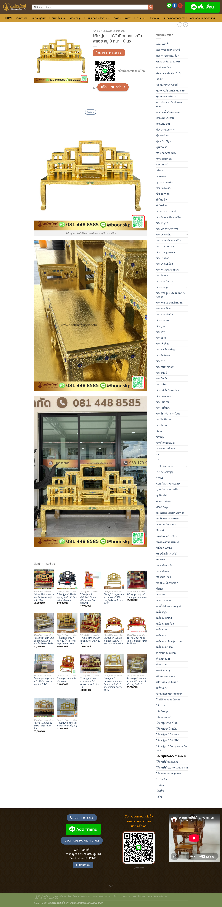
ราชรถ (160, 477)
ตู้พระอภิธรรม (163, 135)
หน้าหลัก (96, 31)
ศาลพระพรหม (163, 501)
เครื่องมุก (161, 635)
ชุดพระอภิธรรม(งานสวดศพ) (171, 90)
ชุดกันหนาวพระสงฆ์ (167, 84)
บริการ (116, 18)
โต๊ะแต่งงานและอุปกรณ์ (169, 773)
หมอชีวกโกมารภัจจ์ (166, 553)
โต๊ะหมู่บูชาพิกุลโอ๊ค (167, 722)
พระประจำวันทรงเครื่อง (168, 240)
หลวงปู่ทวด (162, 559)
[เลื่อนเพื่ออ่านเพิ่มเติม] (111, 886)
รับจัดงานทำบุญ (164, 471)
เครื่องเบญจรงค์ (164, 646)
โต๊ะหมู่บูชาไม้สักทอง (167, 734)
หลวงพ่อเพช (162, 571)
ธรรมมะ (141, 18)
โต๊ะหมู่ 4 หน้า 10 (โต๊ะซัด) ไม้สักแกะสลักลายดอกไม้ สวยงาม (89, 598)
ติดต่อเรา (154, 18)
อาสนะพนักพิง (163, 600)
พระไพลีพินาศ (163, 419)
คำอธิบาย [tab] (90, 112)
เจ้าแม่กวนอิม (163, 658)
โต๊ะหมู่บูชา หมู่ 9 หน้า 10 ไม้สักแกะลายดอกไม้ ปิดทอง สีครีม (44, 641)
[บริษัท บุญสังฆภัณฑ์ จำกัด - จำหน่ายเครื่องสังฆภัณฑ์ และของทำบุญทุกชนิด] (14, 7)
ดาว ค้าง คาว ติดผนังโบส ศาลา (169, 104)
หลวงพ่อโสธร (163, 576)
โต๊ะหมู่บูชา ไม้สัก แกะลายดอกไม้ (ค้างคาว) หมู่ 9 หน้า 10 (89, 682)
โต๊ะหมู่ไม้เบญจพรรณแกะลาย (172, 767)
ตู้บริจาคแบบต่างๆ (165, 129)
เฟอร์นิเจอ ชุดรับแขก (167, 681)
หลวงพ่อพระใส (164, 565)
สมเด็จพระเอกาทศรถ (167, 518)
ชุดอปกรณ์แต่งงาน (166, 96)
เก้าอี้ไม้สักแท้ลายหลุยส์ (168, 606)
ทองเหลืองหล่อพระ (166, 152)
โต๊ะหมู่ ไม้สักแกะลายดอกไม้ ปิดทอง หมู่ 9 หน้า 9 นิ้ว (44, 597)
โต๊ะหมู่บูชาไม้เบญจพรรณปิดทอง (171, 748)
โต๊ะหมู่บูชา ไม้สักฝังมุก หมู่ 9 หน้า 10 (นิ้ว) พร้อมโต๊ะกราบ (67, 597)
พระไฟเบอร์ (162, 425)
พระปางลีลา (162, 257)
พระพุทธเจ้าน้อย (165, 314)
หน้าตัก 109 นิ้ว (164, 547)
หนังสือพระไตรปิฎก (166, 536)
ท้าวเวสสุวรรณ (164, 158)
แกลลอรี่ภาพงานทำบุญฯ (169, 693)
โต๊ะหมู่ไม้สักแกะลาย (167, 761)
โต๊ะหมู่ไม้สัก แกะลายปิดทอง (171, 755)
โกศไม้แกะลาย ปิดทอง (168, 699)
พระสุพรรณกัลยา (165, 366)
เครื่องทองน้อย (164, 617)
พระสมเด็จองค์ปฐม (166, 349)
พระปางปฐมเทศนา (166, 252)
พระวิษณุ (161, 337)
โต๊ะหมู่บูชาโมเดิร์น (166, 728)
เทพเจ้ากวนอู (163, 670)
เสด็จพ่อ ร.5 (162, 687)
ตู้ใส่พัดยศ (161, 146)
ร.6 (157, 454)
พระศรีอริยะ (162, 343)
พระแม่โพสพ (163, 407)
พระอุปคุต (161, 384)
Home (9, 18)
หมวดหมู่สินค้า (39, 18)
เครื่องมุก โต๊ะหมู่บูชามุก (169, 641)
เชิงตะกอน (161, 664)
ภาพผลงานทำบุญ (165, 448)
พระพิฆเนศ (162, 275)
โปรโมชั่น (161, 779)
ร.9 (157, 460)
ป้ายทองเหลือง (164, 187)
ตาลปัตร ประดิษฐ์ (165, 117)
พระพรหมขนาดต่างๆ (167, 269)
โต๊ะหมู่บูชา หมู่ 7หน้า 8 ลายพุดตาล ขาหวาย (137, 596)
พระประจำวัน (163, 234)
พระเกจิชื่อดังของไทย (167, 390)
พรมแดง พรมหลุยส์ (166, 211)
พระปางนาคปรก (165, 246)
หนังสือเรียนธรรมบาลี (167, 541)
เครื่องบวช (161, 629)
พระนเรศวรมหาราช (167, 228)
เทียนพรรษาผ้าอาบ (166, 676)
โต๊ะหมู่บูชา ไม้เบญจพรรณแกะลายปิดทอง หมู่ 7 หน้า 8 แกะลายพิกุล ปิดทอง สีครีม (113, 684)
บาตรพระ (161, 176)
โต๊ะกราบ (161, 705)
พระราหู (160, 331)
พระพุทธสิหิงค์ (164, 308)
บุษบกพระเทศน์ (164, 182)
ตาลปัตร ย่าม (163, 123)
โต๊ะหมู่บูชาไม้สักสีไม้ (167, 740)
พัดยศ (159, 431)
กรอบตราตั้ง (162, 43)
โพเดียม (160, 785)
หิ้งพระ (160, 588)
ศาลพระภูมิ (162, 506)
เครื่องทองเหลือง (165, 623)
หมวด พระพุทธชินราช (174, 18)
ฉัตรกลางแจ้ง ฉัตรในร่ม (168, 73)
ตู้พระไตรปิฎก (163, 141)
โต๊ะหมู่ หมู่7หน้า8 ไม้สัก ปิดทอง (66, 680)
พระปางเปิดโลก (164, 263)
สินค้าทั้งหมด (58, 18)
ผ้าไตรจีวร (161, 205)
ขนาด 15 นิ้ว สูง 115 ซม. (168, 61)
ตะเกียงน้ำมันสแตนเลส (168, 112)
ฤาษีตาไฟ (161, 495)
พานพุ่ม (160, 436)
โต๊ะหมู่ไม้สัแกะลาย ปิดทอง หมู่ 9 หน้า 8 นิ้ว (43, 725)
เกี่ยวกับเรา (21, 18)
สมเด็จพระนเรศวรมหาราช (170, 512)
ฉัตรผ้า (160, 78)
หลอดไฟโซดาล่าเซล (167, 582)
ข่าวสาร (128, 18)
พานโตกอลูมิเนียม (165, 442)
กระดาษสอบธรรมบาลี (168, 49)
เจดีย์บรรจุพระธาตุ (166, 652)
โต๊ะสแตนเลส (163, 717)
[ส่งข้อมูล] (150, 7)
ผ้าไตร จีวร (162, 199)
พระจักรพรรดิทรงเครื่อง (169, 217)
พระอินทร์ (161, 372)
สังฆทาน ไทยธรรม (166, 524)
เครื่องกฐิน (161, 611)
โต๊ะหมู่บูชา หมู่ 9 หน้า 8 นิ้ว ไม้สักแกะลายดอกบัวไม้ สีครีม (44, 681)
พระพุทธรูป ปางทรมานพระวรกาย (170, 294)
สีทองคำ (160, 530)
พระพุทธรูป (75, 18)
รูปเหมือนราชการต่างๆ (168, 483)
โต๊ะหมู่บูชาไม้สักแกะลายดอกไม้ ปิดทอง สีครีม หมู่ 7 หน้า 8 (136, 681)
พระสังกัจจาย (163, 355)
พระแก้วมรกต (163, 396)
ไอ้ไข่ (159, 796)
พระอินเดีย (161, 378)
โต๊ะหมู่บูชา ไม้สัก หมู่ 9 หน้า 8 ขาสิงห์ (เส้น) (67, 724)
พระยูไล (160, 326)
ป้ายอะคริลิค (163, 193)
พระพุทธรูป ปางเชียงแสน (169, 302)
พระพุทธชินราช (164, 281)
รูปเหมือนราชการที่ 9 (167, 489)
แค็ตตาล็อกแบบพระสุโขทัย (202, 18)
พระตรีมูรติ (162, 222)
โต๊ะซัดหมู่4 (162, 711)
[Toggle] (187, 234)
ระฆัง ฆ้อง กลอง (164, 466)
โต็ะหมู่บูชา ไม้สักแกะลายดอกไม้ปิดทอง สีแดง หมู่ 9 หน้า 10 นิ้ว (114, 641)
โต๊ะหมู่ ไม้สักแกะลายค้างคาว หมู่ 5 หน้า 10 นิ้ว (90, 641)
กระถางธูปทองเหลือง (167, 55)
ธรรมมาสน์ (162, 164)
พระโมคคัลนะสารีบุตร (168, 413)
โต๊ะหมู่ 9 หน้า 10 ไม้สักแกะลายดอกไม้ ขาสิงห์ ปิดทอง (137, 641)
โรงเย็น (160, 790)
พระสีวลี (160, 360)
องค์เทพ (160, 594)
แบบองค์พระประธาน (97, 18)
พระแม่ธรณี (162, 401)
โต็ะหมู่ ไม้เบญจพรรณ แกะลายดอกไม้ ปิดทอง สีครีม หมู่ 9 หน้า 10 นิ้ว (114, 598)
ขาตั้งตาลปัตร (163, 67)
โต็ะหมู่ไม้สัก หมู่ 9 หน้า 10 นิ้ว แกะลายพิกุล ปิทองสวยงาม (66, 641)
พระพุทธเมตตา (164, 320)
